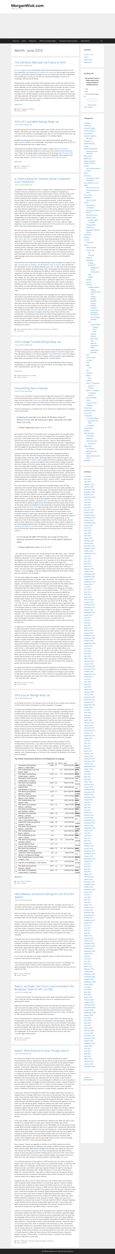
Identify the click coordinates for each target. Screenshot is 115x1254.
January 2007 (88, 1064)
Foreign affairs (91, 225)
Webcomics (32, 41)
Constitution (90, 208)
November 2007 (89, 1038)
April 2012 (87, 902)
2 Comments (20, 331)
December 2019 (89, 666)
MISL (88, 363)
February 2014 (89, 846)
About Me (87, 126)
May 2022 (87, 592)
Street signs (88, 408)
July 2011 (87, 925)
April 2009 (87, 995)
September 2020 (89, 643)
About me (16, 41)
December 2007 (89, 1036)
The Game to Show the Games (68, 41)
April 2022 (87, 594)
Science (86, 240)
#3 (35, 922)
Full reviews (90, 448)
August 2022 (88, 584)
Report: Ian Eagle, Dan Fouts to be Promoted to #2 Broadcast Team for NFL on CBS (44, 988)
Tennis (88, 400)
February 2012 (89, 907)
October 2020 (88, 641)
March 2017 (88, 751)
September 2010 (89, 951)
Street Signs (88, 60)
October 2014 (88, 825)
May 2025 (87, 505)
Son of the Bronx (62, 149)
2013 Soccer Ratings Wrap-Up (32, 695)
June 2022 (87, 589)
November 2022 (89, 577)
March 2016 (88, 782)
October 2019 (88, 671)
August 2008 (88, 1015)
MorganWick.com (27, 5)
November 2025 (89, 492)
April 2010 (87, 964)
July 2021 (87, 618)
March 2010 (88, 966)
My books (87, 176)
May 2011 (87, 930)
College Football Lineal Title (95, 292)
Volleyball (89, 405)
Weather (87, 431)
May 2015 (87, 807)
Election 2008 (90, 217)
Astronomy (90, 242)
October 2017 (88, 733)
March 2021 (88, 628)
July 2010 (87, 956)
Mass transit (88, 156)
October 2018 (88, 702)
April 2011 (87, 933)
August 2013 (88, 861)
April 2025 (87, 507)
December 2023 (89, 546)
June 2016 (87, 774)
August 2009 (88, 984)
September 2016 (89, 766)
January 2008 (88, 1033)
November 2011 (89, 915)
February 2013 (89, 877)
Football (89, 285)
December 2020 (89, 635)
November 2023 (89, 548)
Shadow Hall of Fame (95, 329)
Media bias (88, 158)
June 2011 (87, 928)
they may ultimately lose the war (42, 310)
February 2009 (89, 1000)
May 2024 (87, 533)
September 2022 (89, 582)
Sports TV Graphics (92, 390)
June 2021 (87, 620)
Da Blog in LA (88, 141)
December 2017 (89, 728)
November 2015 (89, 792)
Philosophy (87, 197)
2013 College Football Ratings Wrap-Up (38, 341)
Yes (87, 89)
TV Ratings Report (92, 418)
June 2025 (87, 502)
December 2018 (89, 697)
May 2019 (87, 684)
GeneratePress (68, 1251)
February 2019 (89, 692)
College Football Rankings (94, 299)
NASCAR (91, 255)
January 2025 (88, 512)
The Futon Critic (67, 153)
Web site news (89, 433)
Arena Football (91, 247)
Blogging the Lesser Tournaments (95, 270)
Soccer (18, 881)
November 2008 (89, 1007)
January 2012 (88, 910)
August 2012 (88, 892)
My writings (88, 195)
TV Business (30, 109)
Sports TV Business (24, 973)
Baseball (89, 258)
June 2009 (87, 989)
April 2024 (87, 535)
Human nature (91, 200)
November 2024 (89, 517)
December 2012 (89, 882)
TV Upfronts (90, 425)
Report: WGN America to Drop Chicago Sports (42, 1050)
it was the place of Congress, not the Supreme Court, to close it (39, 265)
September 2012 (89, 889)
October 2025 (88, 494)
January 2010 (88, 971)
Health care (90, 227)
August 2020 (88, 646)
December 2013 (89, 851)
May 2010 (87, 961)
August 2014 (88, 830)
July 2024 (87, 528)
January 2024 (88, 543)
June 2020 (87, 651)
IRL (89, 253)
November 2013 (89, 853)
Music (86, 173)
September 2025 (89, 497)
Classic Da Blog (89, 131)
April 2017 (87, 748)
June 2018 (87, 712)
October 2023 (88, 551)
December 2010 (89, 943)
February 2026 (89, 484)
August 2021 (88, 615)
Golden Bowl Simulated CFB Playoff (95, 313)
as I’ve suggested (22, 70)
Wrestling (87, 460)
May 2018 (87, 715)
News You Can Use (92, 188)
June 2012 (87, 897)
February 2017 (89, 753)
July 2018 (87, 710)
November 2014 (89, 823)
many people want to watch (34, 72)
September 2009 (90, 982)
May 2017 (87, 746)
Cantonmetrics (85, 41)
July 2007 (87, 1048)
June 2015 (87, 805)
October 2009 (89, 979)
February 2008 (89, 1030)
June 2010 (87, 959)
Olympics (89, 373)
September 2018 (89, 705)
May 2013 (87, 869)
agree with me (51, 267)
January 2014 (88, 848)
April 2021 (87, 625)
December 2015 (89, 789)
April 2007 (87, 1056)
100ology (87, 123)
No (86, 91)
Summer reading (89, 410)
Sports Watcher (91, 398)
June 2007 (87, 1051)
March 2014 (88, 843)
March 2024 (88, 538)
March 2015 (88, 812)
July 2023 (87, 556)
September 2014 (89, 828)
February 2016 (89, 784)
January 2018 (88, 725)
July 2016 (87, 771)
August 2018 (88, 707)
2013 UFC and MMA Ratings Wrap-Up (37, 121)
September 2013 (89, 859)
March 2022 (88, 597)
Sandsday (91, 443)
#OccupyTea (90, 205)
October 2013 (88, 856)
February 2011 (89, 938)
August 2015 (88, 800)
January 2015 (88, 818)
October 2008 (88, 1010)
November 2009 (89, 977)
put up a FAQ (40, 400)
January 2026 (88, 487)
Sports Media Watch (55, 354)
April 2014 (87, 841)
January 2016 (88, 787)
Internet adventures (21, 329)
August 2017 (88, 738)
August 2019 (88, 676)
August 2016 (88, 769)
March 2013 (88, 874)
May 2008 (87, 1023)
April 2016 (87, 779)
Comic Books (88, 133)
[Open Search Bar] (101, 40)
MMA (88, 365)
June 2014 (87, 836)
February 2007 (89, 1061)
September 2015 (89, 797)
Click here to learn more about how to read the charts (48, 157)
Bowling (89, 280)
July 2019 (87, 679)
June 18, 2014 (45, 427)
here (52, 134)
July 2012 (87, 895)
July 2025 (87, 500)
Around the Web (89, 128)
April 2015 (87, 810)
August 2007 (88, 1046)
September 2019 (89, 674)
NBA (89, 274)
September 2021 (89, 612)
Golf (87, 355)
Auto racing (90, 250)
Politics (30, 329)
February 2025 (89, 510)
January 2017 (88, 756)
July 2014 (87, 833)
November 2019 (89, 669)
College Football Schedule (94, 306)
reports (17, 999)
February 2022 (89, 600)
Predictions (88, 235)
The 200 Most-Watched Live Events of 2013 (40, 62)
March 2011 (88, 936)
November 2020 (89, 638)
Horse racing (90, 357)
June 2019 (87, 682)
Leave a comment (21, 111)
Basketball (89, 260)
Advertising (90, 436)
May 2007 (87, 1054)
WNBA (90, 277)
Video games (88, 428)
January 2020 (88, 664)
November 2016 (89, 761)
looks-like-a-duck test (22, 239)
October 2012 (88, 887)
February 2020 (89, 661)
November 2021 (89, 607)
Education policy (91, 215)
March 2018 (88, 720)
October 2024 (88, 520)
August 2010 (88, 953)
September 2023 (89, 553)
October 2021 (88, 610)
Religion (86, 237)
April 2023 (87, 564)
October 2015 (88, 794)
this (23, 142)
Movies (86, 166)
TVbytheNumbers (32, 155)
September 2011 (89, 920)
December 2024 (89, 515)
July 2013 (87, 864)
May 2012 (87, 900)
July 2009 (87, 987)
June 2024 (87, 530)
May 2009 (87, 992)
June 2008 (87, 1020)
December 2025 (89, 489)
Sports (24, 41)
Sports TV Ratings (21, 109)
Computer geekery (90, 136)
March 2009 (88, 997)
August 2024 (88, 525)
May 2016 (87, 777)
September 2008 (89, 1013)
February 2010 (89, 969)
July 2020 (87, 648)
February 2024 (89, 541)
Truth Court (88, 413)
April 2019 (87, 687)
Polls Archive (88, 107)
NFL (17, 973)
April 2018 (87, 718)
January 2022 (88, 602)
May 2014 (87, 838)
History (86, 146)
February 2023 (89, 569)
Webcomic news (91, 441)
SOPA (55, 222)
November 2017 (89, 730)
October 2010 (88, 948)
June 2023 (87, 559)
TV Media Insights (35, 460)
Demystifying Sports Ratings (31, 388)
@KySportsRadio (23, 420)
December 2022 (89, 574)
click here (64, 1157)
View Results (92, 105)
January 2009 (88, 1002)
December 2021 (89, 605)
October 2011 (88, 918)
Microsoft (89, 138)
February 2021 (89, 630)
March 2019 (88, 689)
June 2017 (87, 743)
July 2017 (87, 741)
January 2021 (88, 633)
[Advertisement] (57, 26)
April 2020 (87, 656)
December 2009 (89, 974)
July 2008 (87, 1018)
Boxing (88, 282)
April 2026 (87, 482)
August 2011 (88, 923)
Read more (18, 104)
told (40, 1151)
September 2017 (89, 736)
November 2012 (89, 884)
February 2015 (89, 815)
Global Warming (89, 143)
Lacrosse (89, 360)
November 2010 (89, 946)
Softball (88, 381)
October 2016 (88, 764)
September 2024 (89, 523)
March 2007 (88, 1059)
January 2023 (88, 571)
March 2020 (88, 659)
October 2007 (88, 1041)
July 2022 (87, 587)
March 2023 (88, 566)
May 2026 (87, 479)
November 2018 (89, 700)
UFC (28, 166)
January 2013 (88, 879)
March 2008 (88, 1028)
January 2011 (88, 941)
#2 (73, 915)
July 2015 (87, 802)
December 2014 (89, 820)
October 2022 (88, 579)
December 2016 (89, 759)
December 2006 (89, 1066)
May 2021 (87, 623)
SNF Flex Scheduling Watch (48, 41)
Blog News (19, 682)
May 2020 (87, 653)
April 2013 (87, 871)
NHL (87, 370)
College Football (21, 375)
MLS (89, 378)
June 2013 (87, 866)
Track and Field (91, 403)
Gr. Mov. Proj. (88, 54)
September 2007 (89, 1043)
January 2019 (88, 694)
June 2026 (87, 476)
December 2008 (89, 1005)
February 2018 (89, 723)
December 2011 (89, 912)
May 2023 (87, 561)
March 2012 (88, 905)
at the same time (50, 72)
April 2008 (87, 1025)
